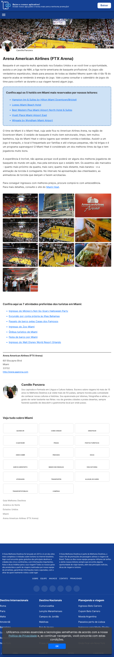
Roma (3, 605)
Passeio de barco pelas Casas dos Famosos (33, 321)
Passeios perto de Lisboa (91, 621)
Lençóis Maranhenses (50, 611)
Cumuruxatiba (46, 605)
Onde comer (20, 455)
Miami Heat (52, 186)
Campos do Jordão (49, 616)
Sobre (35, 578)
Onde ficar (92, 431)
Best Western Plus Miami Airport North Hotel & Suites (42, 109)
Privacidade (76, 578)
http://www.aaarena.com (15, 371)
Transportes (56, 479)
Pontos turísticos (92, 443)
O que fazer (20, 443)
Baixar (104, 5)
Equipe (43, 578)
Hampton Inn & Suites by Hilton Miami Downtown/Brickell (44, 99)
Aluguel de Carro (92, 479)
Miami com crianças (56, 467)
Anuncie (53, 578)
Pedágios (56, 455)
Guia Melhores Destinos (57, 15)
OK (57, 646)
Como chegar (56, 431)
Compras (56, 491)
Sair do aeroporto (20, 467)
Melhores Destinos (85, 548)
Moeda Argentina (87, 616)
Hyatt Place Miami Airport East (29, 115)
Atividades (20, 479)
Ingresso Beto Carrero (90, 605)
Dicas (92, 455)
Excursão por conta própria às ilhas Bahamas (34, 316)
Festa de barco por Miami (23, 337)
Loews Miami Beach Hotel (26, 104)
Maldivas (43, 621)
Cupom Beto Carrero (89, 611)
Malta (3, 616)
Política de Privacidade (23, 635)
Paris (2, 611)
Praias (56, 443)
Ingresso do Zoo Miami (22, 326)
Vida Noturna (92, 467)
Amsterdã (5, 621)
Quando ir (20, 431)
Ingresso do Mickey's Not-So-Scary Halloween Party (38, 310)
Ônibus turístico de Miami (23, 331)
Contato (63, 578)
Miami (109, 45)
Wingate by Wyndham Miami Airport (32, 120)
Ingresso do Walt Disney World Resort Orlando (35, 342)
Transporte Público (20, 491)
